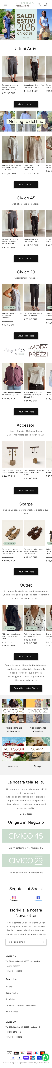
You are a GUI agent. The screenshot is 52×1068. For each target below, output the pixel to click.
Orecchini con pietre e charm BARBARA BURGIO (12, 471)
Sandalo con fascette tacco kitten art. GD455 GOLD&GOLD (12, 551)
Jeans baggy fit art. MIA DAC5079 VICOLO (34, 86)
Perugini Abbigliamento (19, 1063)
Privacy (9, 987)
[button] (5, 4)
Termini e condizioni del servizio (21, 1005)
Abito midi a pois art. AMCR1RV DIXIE (32, 635)
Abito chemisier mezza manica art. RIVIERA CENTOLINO (11, 167)
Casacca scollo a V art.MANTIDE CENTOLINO (31, 167)
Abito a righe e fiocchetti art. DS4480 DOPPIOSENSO (12, 315)
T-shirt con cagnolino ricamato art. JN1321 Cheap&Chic (33, 395)
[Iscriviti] (43, 942)
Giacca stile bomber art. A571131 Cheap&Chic (12, 394)
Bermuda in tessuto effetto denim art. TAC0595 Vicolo (10, 87)
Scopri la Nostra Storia (26, 688)
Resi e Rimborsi (13, 993)
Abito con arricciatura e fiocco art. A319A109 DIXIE (11, 636)
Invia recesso (12, 1012)
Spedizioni (10, 999)
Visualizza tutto (26, 104)
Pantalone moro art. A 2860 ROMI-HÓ (33, 314)
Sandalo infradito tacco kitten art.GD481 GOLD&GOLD (33, 551)
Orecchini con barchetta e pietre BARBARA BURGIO (34, 472)
